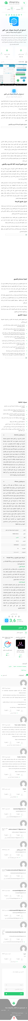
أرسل (21, 994)
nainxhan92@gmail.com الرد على (13, 817)
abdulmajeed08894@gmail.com (19, 912)
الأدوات (10, 666)
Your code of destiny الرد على (13, 745)
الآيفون (17, 537)
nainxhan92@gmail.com (21, 811)
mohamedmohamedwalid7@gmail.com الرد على (13, 942)
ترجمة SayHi (23, 670)
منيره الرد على (13, 961)
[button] (1, 53)
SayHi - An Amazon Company (19, 666)
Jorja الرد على (13, 713)
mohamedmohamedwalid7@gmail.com (17, 936)
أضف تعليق (5, 675)
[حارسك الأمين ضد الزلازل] (7, 646)
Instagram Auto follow (21, 707)
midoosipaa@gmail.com (21, 852)
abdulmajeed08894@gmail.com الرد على (13, 918)
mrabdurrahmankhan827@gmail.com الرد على (13, 878)
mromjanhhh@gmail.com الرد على (13, 898)
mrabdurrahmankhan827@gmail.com (18, 873)
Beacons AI (23, 704)
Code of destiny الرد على (13, 777)
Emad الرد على (13, 797)
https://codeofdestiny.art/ (20, 739)
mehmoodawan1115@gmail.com (19, 832)
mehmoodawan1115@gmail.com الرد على (13, 838)
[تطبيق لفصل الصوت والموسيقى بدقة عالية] (20, 647)
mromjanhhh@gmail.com (20, 893)
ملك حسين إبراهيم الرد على (13, 857)
